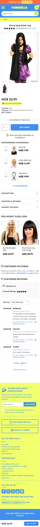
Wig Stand (23, 173)
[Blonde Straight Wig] (10, 232)
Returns (5, 451)
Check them (31, 28)
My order (5, 444)
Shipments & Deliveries (11, 449)
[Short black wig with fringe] (29, 232)
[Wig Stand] (14, 176)
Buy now (25, 127)
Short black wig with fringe (28, 249)
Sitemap (5, 473)
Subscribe (30, 404)
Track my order (21, 430)
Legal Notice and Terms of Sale (14, 466)
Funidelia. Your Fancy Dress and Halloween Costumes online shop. (20, 7)
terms (13, 412)
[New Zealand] (4, 491)
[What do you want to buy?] (3, 7)
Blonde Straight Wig (9, 249)
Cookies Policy (7, 471)
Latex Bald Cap (25, 160)
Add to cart (31, 523)
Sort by (6, 302)
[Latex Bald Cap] (14, 163)
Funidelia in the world (10, 464)
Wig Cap (22, 147)
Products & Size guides (11, 447)
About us (5, 478)
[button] (36, 242)
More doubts (7, 454)
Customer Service (21, 422)
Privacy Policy (7, 468)
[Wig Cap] (14, 150)
